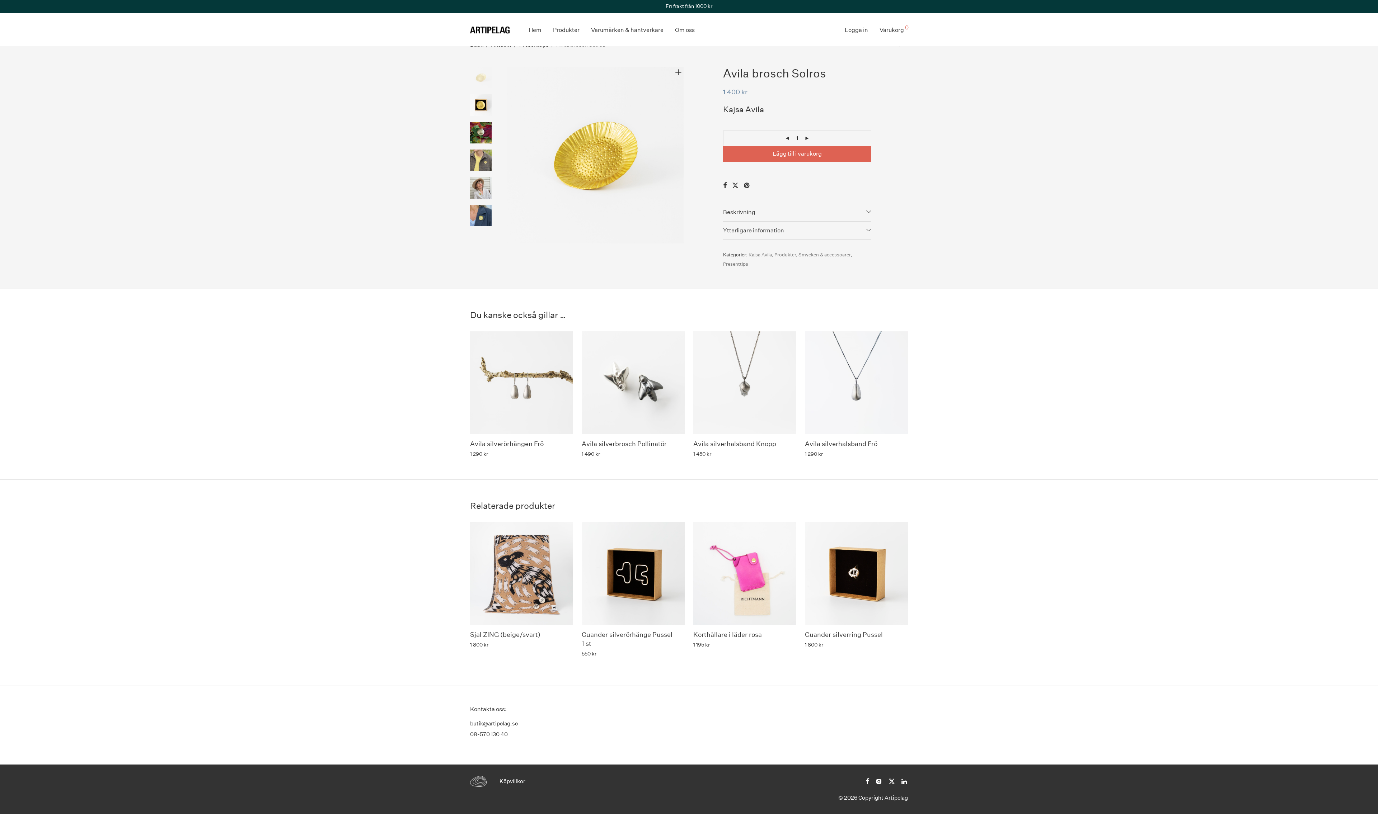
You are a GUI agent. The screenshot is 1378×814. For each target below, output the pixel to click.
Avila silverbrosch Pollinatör (624, 444)
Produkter (566, 30)
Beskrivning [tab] (739, 212)
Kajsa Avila (760, 255)
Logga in (856, 30)
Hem (535, 30)
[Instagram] (879, 780)
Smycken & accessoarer (824, 255)
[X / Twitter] (892, 780)
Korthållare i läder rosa (727, 634)
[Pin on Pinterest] (747, 185)
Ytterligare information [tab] (753, 230)
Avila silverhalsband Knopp (734, 444)
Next (680, 155)
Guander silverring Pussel (844, 634)
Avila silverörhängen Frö (507, 444)
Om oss (685, 30)
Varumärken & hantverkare (627, 30)
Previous (511, 155)
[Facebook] (867, 780)
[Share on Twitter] (735, 185)
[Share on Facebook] (725, 185)
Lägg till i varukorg (797, 153)
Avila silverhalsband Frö (841, 444)
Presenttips (735, 264)
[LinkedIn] (904, 780)
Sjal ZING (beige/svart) (505, 634)
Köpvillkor (512, 781)
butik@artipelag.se (494, 723)
